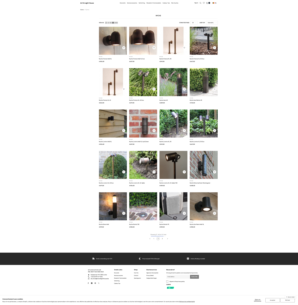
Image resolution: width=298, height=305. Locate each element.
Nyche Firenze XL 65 (105, 100)
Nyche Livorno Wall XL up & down (139, 141)
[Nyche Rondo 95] (173, 206)
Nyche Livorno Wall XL (105, 141)
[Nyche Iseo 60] (173, 82)
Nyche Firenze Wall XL (105, 59)
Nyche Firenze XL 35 (165, 59)
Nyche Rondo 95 (164, 224)
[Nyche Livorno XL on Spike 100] (173, 165)
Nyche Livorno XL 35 (165, 141)
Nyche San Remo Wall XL (197, 224)
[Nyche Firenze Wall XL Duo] (143, 41)
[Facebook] (88, 283)
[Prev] (150, 239)
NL (216, 3)
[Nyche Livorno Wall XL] (113, 124)
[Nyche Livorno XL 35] (173, 124)
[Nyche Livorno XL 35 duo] (204, 124)
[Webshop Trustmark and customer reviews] (184, 287)
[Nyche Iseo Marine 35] (204, 82)
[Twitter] (99, 283)
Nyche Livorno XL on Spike (137, 183)
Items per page (184, 22)
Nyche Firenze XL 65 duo (136, 100)
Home (82, 9)
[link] (102, 259)
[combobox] (215, 3)
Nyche (87, 9)
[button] (106, 23)
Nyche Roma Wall (104, 224)
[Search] (201, 3)
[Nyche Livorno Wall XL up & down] (143, 124)
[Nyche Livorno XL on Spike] (143, 165)
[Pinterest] (95, 283)
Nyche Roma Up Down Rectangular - (200, 183)
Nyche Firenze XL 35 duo (197, 59)
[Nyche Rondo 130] (143, 206)
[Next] (167, 239)
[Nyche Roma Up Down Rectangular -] (204, 165)
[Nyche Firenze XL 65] (113, 82)
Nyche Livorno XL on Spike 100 (168, 183)
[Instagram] (92, 283)
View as (101, 22)
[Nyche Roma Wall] (113, 206)
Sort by (202, 22)
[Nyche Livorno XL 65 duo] (113, 165)
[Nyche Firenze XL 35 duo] (204, 41)
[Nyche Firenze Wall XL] (113, 41)
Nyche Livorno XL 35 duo (197, 141)
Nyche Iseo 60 (163, 100)
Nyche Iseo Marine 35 (196, 100)
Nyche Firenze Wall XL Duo (137, 59)
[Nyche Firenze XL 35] (173, 41)
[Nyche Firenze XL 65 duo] (143, 82)
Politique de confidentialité (187, 301)
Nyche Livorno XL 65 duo (106, 183)
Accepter (272, 300)
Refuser (287, 300)
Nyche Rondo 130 (134, 224)
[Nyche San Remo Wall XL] (204, 206)
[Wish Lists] (204, 3)
